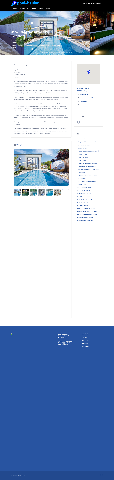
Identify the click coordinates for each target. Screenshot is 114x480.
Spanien (48, 8)
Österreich (33, 8)
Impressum (85, 343)
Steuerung (48, 45)
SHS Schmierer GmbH (84, 196)
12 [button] (61, 52)
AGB (83, 349)
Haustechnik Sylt (82, 154)
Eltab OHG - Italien (83, 148)
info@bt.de (65, 344)
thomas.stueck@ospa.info (86, 98)
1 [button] (42, 52)
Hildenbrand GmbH (83, 160)
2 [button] (44, 52)
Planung (35, 45)
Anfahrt (82, 105)
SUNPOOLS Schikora (84, 205)
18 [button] (71, 52)
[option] (41, 167)
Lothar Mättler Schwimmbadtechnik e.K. (88, 181)
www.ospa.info (83, 101)
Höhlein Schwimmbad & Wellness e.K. (88, 163)
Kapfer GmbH (81, 172)
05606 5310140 (84, 94)
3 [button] (46, 52)
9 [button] (56, 52)
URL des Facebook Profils (78, 122)
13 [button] (62, 52)
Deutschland (25, 8)
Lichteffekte (29, 45)
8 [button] (54, 52)
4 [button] (47, 52)
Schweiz (41, 8)
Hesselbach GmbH (83, 157)
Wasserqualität (56, 45)
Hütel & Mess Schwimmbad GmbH (87, 166)
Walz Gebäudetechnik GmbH (85, 217)
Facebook (100, 475)
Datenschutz (85, 346)
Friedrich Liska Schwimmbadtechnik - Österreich (89, 151)
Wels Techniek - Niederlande (85, 220)
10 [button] (57, 52)
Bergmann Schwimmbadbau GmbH (87, 142)
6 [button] (51, 52)
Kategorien (15, 8)
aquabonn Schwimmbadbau (85, 139)
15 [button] (66, 52)
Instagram (102, 475)
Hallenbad (13, 45)
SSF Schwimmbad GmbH (85, 199)
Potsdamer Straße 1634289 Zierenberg (16, 41)
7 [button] (52, 52)
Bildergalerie (20, 145)
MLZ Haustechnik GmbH (84, 187)
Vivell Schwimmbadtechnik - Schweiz (88, 214)
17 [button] (69, 52)
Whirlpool (13, 47)
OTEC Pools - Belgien (84, 190)
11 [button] (59, 52)
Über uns (84, 337)
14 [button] (64, 52)
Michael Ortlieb (82, 184)
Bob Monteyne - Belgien (84, 145)
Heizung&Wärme (21, 45)
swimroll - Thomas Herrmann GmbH (87, 208)
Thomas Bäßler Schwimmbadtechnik (88, 211)
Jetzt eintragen (86, 340)
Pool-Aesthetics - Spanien (85, 193)
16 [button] (67, 52)
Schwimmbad (41, 45)
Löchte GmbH (82, 178)
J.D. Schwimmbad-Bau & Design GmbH (88, 169)
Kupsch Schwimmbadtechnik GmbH (87, 175)
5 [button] (49, 52)
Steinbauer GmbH (83, 202)
